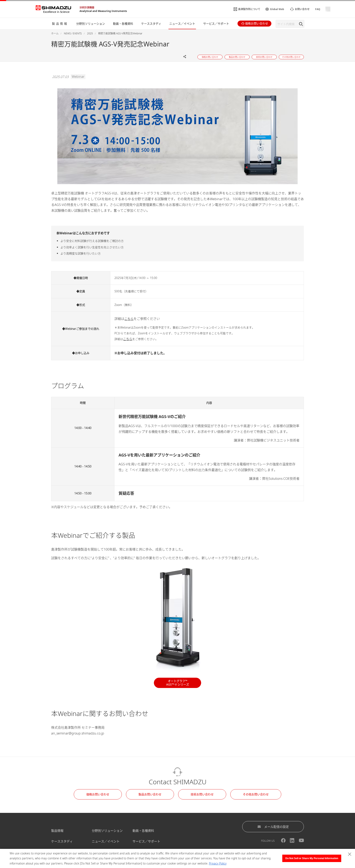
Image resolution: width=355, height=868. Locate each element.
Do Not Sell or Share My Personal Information (311, 858)
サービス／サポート (146, 841)
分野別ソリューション (107, 830)
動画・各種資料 (143, 830)
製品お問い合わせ (149, 794)
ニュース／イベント (106, 841)
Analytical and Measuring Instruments (103, 11)
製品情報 (57, 830)
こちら (129, 319)
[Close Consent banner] (350, 854)
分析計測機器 (87, 7)
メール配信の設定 (276, 827)
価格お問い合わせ (97, 794)
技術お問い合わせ (202, 794)
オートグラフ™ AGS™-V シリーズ (177, 682)
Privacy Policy (218, 863)
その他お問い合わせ (256, 794)
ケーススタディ (62, 841)
